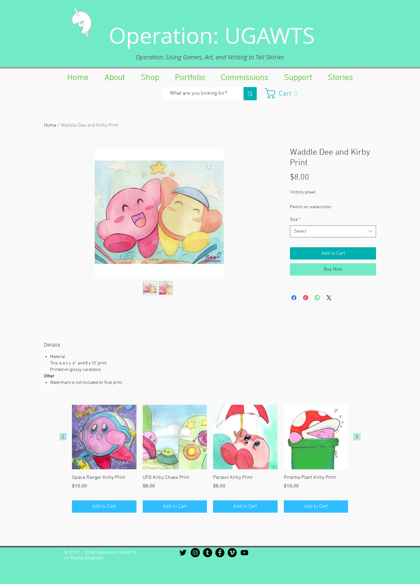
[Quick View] (104, 437)
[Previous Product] (63, 436)
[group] (210, 458)
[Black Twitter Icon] (183, 552)
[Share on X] (329, 297)
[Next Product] (357, 436)
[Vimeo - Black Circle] (232, 552)
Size (295, 219)
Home (50, 125)
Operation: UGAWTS (212, 35)
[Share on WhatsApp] (317, 297)
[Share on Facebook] (294, 297)
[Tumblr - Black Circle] (207, 552)
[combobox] (333, 231)
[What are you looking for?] (250, 93)
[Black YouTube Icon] (244, 552)
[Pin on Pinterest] (305, 297)
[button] (284, 93)
